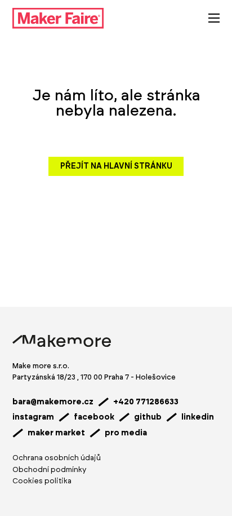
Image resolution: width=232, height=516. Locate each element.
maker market (56, 433)
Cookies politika (42, 481)
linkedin (197, 417)
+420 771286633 (146, 402)
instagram (33, 417)
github (148, 417)
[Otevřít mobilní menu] (214, 18)
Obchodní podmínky (49, 470)
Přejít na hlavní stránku (116, 166)
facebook (94, 417)
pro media (126, 433)
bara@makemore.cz (52, 402)
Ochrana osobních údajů (56, 458)
